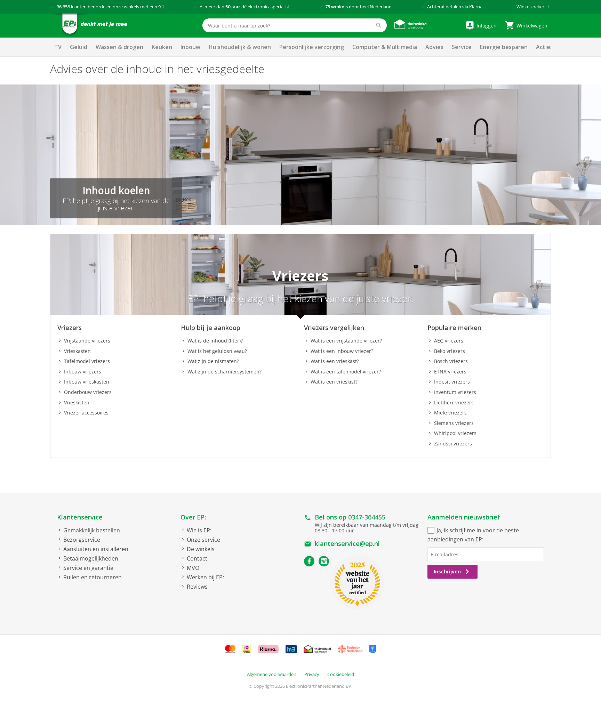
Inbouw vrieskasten (86, 381)
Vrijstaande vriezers (87, 340)
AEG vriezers (448, 340)
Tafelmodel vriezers (87, 361)
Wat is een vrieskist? (334, 381)
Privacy (311, 674)
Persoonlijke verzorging (311, 47)
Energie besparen (504, 47)
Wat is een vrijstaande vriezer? (346, 340)
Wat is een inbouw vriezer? (342, 351)
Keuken (162, 47)
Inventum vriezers (455, 392)
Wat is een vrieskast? (335, 361)
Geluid (78, 47)
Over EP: (193, 517)
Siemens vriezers (454, 423)
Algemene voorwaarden (271, 674)
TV (58, 47)
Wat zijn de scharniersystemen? (224, 371)
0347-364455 (366, 517)
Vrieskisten (76, 402)
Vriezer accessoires (86, 412)
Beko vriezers (449, 351)
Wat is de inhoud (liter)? (215, 340)
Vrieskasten (77, 351)
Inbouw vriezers (82, 371)
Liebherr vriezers (454, 402)
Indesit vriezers (452, 381)
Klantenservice (80, 517)
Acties (544, 47)
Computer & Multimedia (384, 47)
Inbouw (190, 47)
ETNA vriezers (450, 371)
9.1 (161, 6)
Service (462, 47)
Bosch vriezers (451, 361)
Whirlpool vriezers (455, 433)
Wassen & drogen (119, 47)
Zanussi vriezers (453, 443)
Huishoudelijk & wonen (240, 47)
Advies (434, 47)
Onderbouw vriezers (88, 392)
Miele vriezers (450, 412)
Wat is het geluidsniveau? (217, 351)
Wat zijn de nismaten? (213, 361)
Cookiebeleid (340, 674)
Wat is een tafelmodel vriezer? (346, 371)
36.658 (63, 6)
